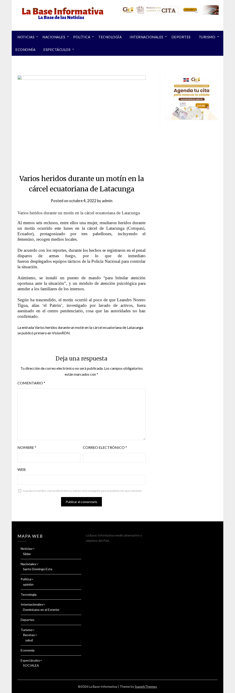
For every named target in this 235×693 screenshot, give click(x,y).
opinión (28, 584)
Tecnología (110, 37)
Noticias (25, 37)
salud (29, 640)
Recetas (29, 635)
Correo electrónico (105, 447)
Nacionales (53, 37)
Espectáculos (56, 50)
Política (81, 37)
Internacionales (146, 37)
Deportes (181, 37)
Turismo (207, 37)
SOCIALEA (31, 665)
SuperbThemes (146, 686)
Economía (25, 50)
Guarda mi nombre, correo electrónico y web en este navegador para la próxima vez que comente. (82, 490)
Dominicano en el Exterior (41, 610)
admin (107, 200)
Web (21, 469)
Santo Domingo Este (37, 569)
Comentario (31, 383)
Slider (27, 554)
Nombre (26, 447)
